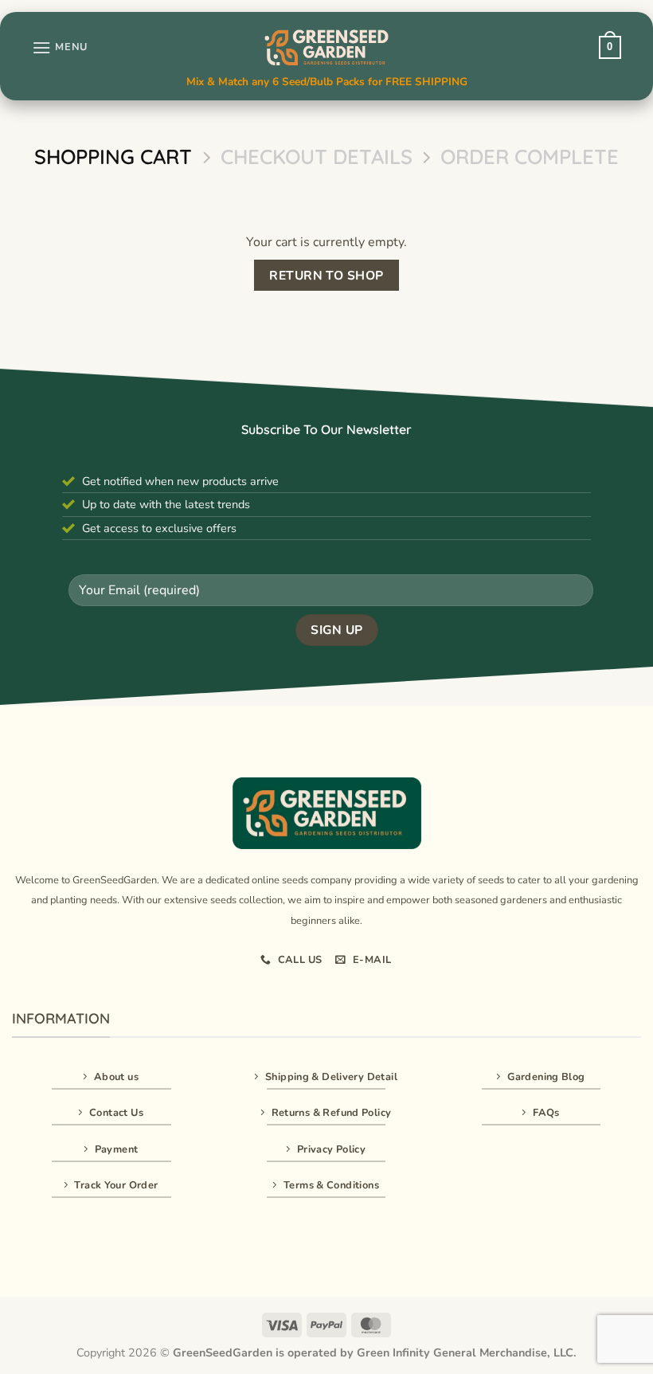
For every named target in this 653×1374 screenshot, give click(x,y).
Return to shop (326, 275)
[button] (60, 47)
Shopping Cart (113, 156)
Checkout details (317, 156)
